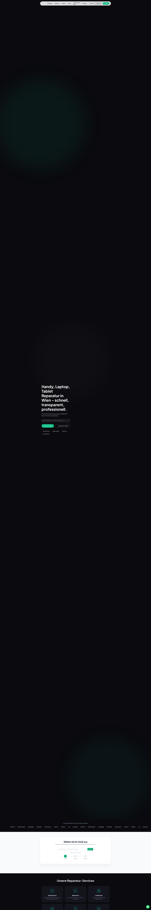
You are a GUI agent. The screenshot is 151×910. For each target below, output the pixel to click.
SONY (38, 827)
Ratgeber (85, 3)
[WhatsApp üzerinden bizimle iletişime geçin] (148, 907)
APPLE (58, 827)
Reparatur (57, 3)
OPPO (31, 827)
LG (44, 827)
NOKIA (50, 827)
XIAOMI (14, 827)
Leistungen (49, 3)
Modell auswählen (48, 426)
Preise (69, 3)
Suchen (90, 849)
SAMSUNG (67, 827)
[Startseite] (44, 3)
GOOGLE (23, 827)
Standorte (91, 3)
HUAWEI (6, 827)
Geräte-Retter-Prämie (76, 3)
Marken (63, 3)
